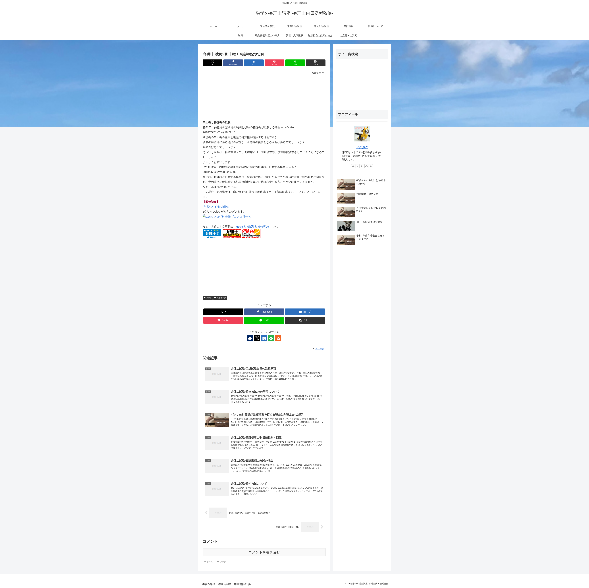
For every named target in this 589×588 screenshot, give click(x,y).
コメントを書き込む (264, 552)
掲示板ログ (221, 298)
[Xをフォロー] (257, 338)
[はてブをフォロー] (264, 338)
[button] (315, 62)
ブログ (209, 298)
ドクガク (362, 147)
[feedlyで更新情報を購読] (271, 338)
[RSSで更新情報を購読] (278, 338)
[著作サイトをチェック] (250, 338)
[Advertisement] (264, 98)
